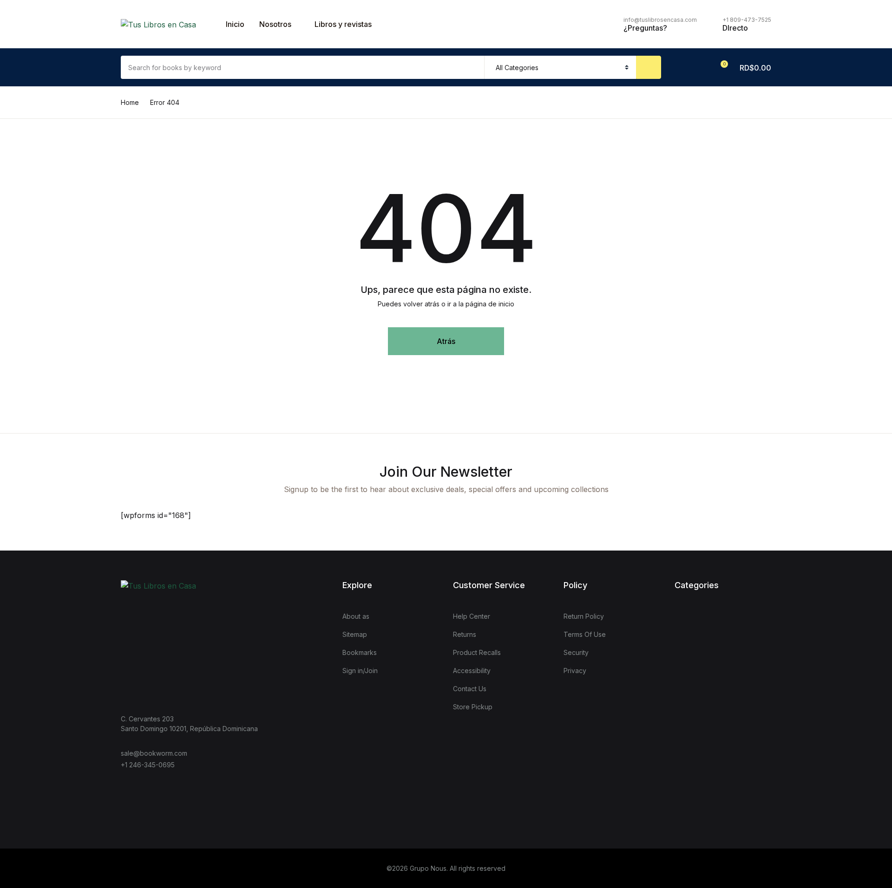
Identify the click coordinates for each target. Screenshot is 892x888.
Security (576, 652)
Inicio (235, 24)
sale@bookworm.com (154, 753)
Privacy (575, 670)
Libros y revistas (343, 24)
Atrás (446, 341)
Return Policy (584, 616)
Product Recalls (477, 652)
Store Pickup (472, 707)
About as (355, 616)
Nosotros (275, 24)
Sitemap (354, 634)
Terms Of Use (585, 634)
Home (130, 102)
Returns (464, 634)
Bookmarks (359, 652)
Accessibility (472, 670)
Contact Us (469, 689)
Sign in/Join (360, 670)
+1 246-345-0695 (148, 765)
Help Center (471, 616)
